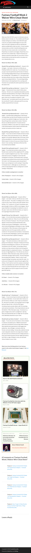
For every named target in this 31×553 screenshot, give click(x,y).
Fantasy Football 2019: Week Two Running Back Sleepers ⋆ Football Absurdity (17, 496)
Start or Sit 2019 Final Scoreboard (12, 378)
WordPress (10, 551)
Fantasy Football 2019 (7, 12)
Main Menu (8, 7)
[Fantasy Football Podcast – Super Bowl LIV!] (15, 423)
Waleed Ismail (16, 20)
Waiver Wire (15, 12)
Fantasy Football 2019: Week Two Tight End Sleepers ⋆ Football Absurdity (17, 477)
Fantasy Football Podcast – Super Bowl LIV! (15, 425)
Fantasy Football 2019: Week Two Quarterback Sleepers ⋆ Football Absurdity (17, 467)
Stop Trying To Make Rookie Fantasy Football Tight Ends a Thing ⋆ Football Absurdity (17, 505)
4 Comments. (24, 20)
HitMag (16, 551)
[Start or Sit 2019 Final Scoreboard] (15, 377)
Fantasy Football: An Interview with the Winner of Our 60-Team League (14, 401)
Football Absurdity (14, 549)
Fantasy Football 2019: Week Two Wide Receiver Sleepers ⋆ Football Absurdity (17, 486)
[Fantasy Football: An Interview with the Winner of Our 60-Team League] (15, 399)
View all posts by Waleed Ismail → (20, 447)
